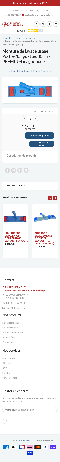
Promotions (8, 342)
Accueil (6, 38)
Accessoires (8, 337)
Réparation (7, 363)
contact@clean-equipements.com (39, 15)
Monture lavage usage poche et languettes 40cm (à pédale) (44, 238)
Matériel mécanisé (11, 322)
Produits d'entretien (12, 332)
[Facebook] (6, 421)
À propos (15, 10)
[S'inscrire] (53, 409)
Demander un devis (41, 144)
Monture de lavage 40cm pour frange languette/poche (16, 237)
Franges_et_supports (24, 38)
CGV (4, 382)
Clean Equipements (23, 440)
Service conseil (9, 377)
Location (6, 372)
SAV (4, 368)
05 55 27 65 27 (14, 15)
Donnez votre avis (14, 186)
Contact (45, 10)
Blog (37, 10)
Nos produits (8, 358)
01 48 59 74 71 (17, 303)
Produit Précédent (20, 71)
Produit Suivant (41, 71)
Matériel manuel (10, 327)
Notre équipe (27, 10)
